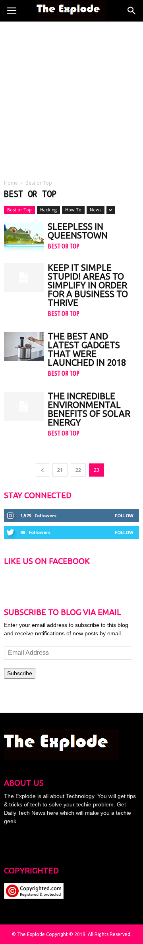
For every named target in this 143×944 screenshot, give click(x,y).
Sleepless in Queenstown (78, 230)
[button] (132, 11)
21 (60, 470)
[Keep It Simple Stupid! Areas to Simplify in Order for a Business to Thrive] (24, 277)
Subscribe (19, 673)
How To (73, 210)
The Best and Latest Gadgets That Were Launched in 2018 (87, 349)
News (95, 210)
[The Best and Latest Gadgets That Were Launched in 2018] (24, 346)
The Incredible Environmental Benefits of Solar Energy (89, 409)
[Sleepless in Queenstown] (24, 236)
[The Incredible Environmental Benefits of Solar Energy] (24, 406)
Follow (124, 515)
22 (78, 470)
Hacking (48, 210)
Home (11, 182)
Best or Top (19, 210)
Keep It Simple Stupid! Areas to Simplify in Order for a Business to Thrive (88, 284)
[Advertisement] (71, 97)
